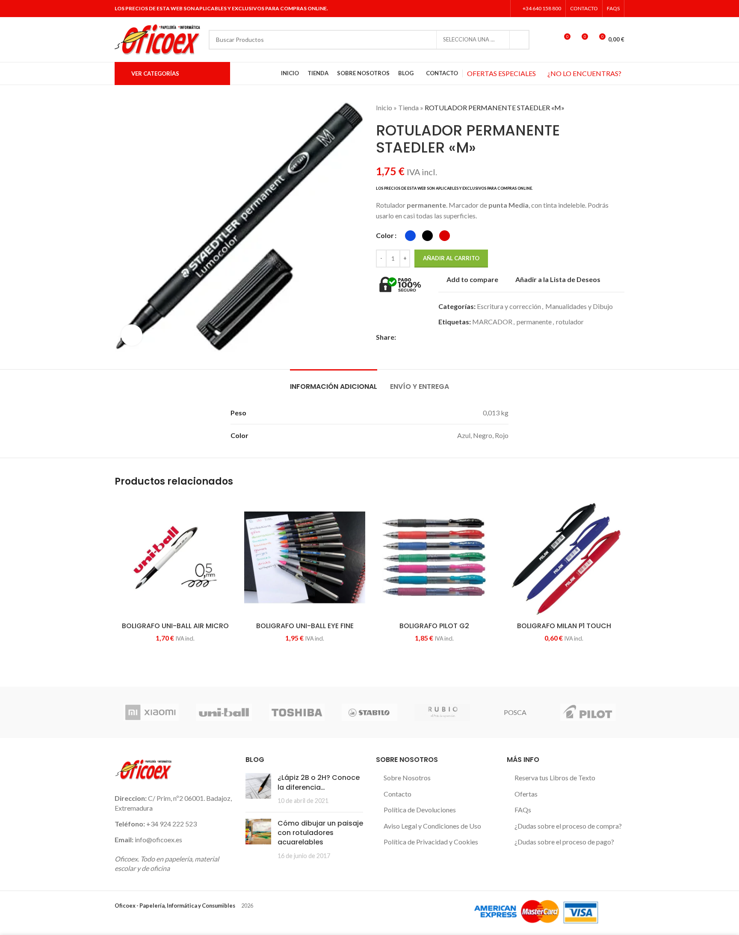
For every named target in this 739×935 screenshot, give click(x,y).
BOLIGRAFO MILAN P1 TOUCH (564, 626)
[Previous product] (603, 107)
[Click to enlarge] (131, 335)
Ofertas (526, 794)
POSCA (515, 712)
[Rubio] (442, 712)
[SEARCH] (519, 40)
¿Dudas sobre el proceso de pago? (564, 842)
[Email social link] (421, 337)
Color (385, 235)
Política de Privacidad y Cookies (431, 842)
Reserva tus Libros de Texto (554, 777)
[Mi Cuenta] (548, 39)
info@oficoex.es (158, 839)
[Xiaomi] (151, 712)
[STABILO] (369, 712)
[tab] (333, 382)
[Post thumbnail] (258, 789)
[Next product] (620, 107)
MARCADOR (492, 322)
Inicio (384, 107)
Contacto (397, 794)
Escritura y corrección (509, 306)
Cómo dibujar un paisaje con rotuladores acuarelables (320, 832)
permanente (534, 322)
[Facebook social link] (468, 8)
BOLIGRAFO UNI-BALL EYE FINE (305, 626)
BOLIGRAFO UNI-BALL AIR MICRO (175, 626)
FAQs (522, 810)
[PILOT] (588, 712)
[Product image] (175, 557)
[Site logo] (157, 39)
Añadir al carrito (451, 258)
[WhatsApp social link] (450, 337)
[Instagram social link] (489, 8)
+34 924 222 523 (171, 824)
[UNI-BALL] (223, 712)
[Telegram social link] (460, 337)
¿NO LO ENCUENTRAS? (584, 73)
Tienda (408, 107)
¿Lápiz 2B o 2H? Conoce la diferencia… (319, 782)
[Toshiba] (296, 712)
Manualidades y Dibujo (579, 306)
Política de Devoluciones (420, 810)
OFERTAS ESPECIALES (501, 73)
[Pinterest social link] (430, 337)
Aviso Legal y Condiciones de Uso (432, 826)
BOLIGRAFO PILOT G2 (434, 626)
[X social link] (478, 8)
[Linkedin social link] (500, 8)
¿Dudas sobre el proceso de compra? (568, 826)
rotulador (570, 322)
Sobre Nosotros (407, 777)
